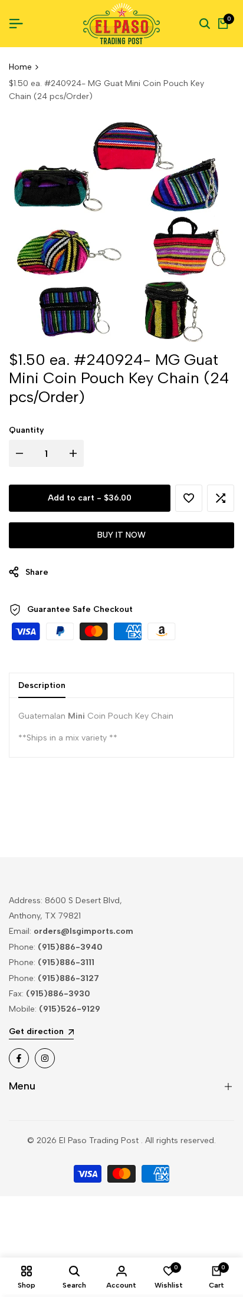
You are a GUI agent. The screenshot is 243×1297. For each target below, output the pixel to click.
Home (20, 67)
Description (41, 685)
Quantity (26, 430)
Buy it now (121, 535)
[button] (188, 498)
